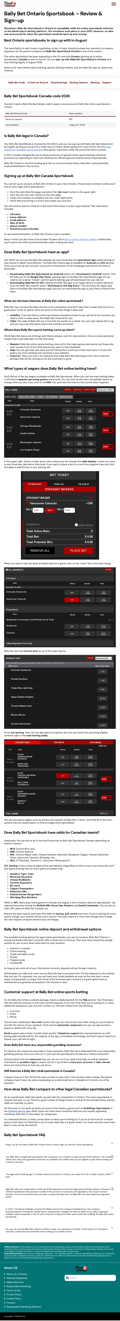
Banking (95, 82)
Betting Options (79, 82)
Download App (59, 82)
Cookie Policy (14, 1298)
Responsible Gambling (19, 1286)
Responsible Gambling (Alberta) (24, 1306)
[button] (114, 4)
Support (107, 82)
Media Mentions (15, 1282)
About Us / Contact (17, 1274)
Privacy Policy (14, 1294)
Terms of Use (13, 1290)
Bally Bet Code (16, 82)
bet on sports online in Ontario (81, 239)
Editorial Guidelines (17, 1278)
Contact (11, 1302)
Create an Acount (38, 82)
